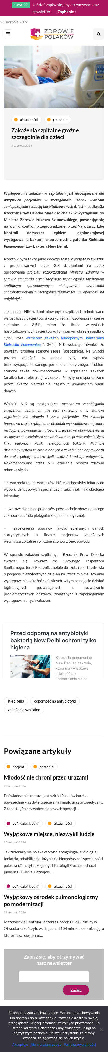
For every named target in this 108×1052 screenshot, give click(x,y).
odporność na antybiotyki (55, 701)
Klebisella (16, 701)
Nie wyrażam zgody (46, 1044)
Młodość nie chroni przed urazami (46, 777)
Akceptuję (20, 1044)
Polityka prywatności (80, 1044)
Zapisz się (66, 11)
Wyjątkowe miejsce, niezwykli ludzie (49, 834)
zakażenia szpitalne (24, 709)
